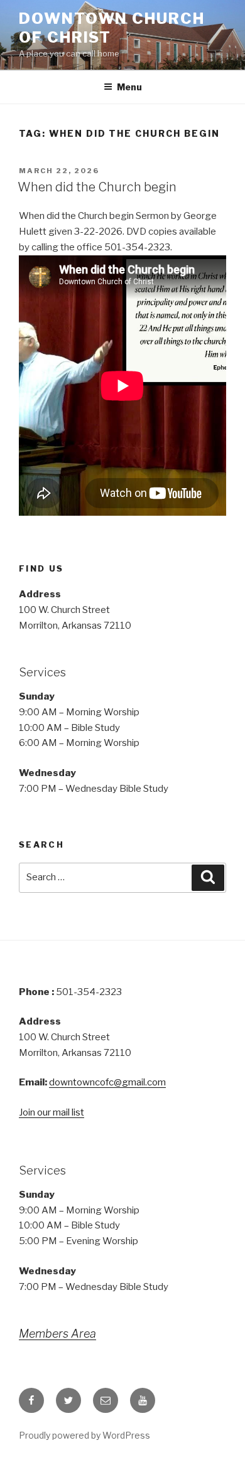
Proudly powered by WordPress (84, 1435)
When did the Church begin (97, 186)
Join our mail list (51, 1112)
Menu (129, 87)
